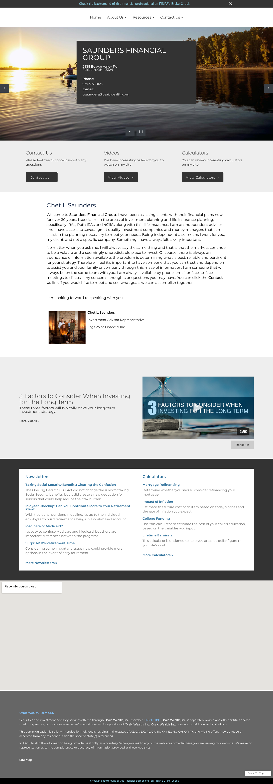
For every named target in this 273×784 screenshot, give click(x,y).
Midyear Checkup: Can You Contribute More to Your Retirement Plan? (77, 507)
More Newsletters (41, 563)
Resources (142, 17)
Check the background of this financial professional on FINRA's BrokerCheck (134, 4)
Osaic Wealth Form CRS (36, 713)
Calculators (154, 476)
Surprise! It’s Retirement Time (50, 543)
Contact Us (170, 17)
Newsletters (37, 476)
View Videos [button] (119, 177)
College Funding (156, 518)
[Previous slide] (4, 88)
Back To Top (256, 773)
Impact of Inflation (157, 502)
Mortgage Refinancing (161, 485)
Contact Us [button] (39, 177)
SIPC (156, 720)
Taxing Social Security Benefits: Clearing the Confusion (70, 485)
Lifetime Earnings (157, 535)
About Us (115, 17)
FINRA (148, 720)
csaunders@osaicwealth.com (106, 94)
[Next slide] (268, 88)
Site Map (25, 760)
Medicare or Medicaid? (44, 526)
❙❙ (141, 131)
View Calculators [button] (200, 177)
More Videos (29, 420)
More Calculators (157, 555)
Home (95, 17)
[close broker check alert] (230, 3)
